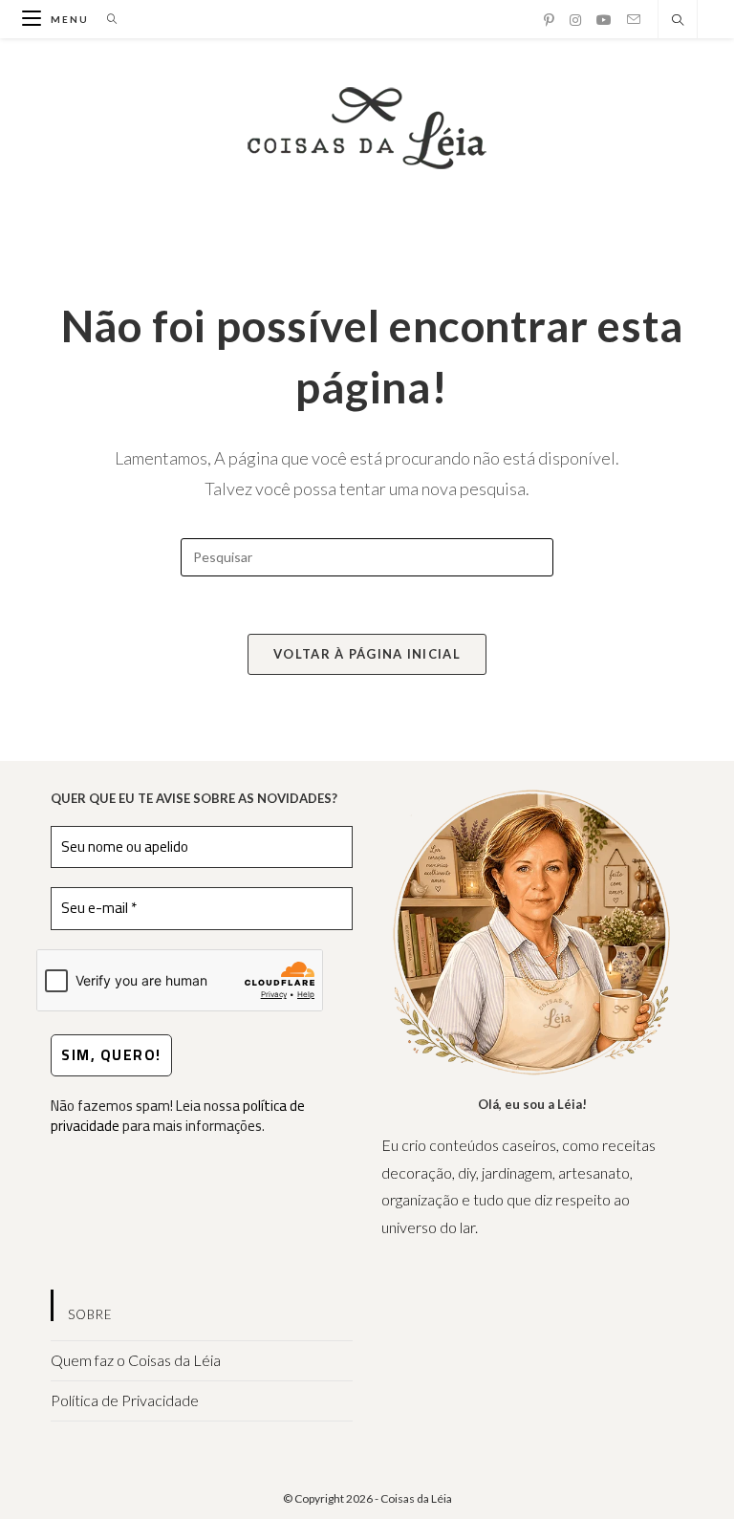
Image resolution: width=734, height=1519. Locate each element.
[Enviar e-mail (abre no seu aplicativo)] (633, 19)
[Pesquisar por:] (106, 19)
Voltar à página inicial (367, 654)
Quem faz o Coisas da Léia (136, 1360)
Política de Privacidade (125, 1400)
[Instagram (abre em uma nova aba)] (575, 20)
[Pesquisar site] (677, 21)
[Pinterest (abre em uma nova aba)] (549, 20)
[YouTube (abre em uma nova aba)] (604, 20)
